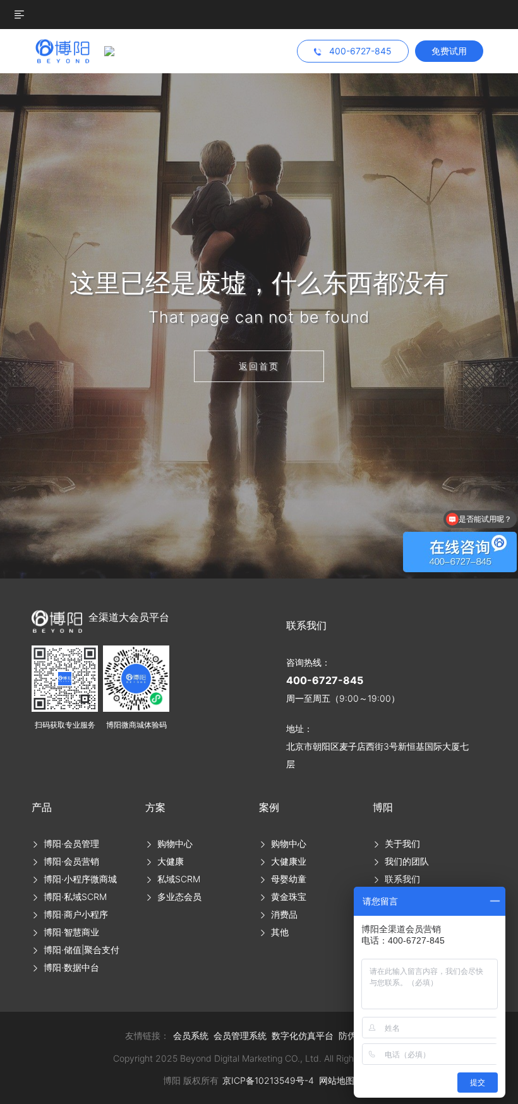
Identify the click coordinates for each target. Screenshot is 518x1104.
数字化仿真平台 (303, 1035)
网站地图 (336, 1080)
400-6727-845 (324, 680)
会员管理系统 (240, 1035)
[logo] (68, 50)
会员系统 (190, 1035)
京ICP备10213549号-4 (268, 1080)
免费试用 (449, 50)
